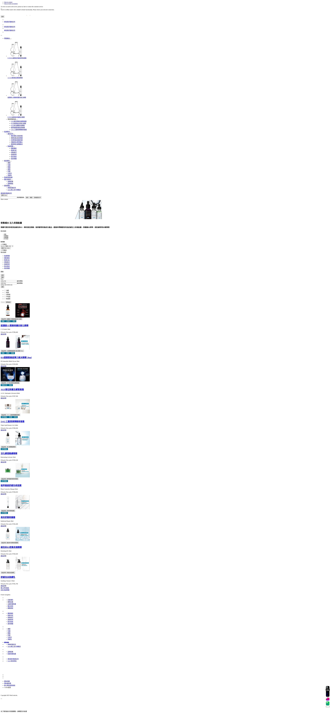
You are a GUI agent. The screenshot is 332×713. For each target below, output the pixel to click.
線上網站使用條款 (9, 685)
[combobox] (9, 197)
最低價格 (20, 281)
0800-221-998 (4, 668)
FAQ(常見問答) (12, 661)
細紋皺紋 (7, 258)
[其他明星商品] (17, 119)
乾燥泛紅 (7, 260)
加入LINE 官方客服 (7, 666)
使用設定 (8, 302)
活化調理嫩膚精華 (9, 453)
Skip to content (8, 2)
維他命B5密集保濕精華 (11, 547)
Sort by (3, 246)
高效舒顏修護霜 (8, 517)
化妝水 (10, 637)
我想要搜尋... (21, 197)
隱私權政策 (7, 683)
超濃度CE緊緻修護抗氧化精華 (14, 325)
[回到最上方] (1, 698)
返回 (2, 275)
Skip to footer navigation (11, 3)
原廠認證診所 (12, 644)
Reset (2, 302)
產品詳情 (3, 334)
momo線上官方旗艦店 (14, 646)
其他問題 (7, 268)
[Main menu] (1, 35)
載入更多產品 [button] (5, 588)
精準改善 (10, 602)
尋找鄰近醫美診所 (13, 659)
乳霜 (9, 631)
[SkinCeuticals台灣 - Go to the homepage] (28, 14)
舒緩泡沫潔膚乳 (8, 577)
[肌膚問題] (14, 146)
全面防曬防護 (12, 604)
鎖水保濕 (10, 606)
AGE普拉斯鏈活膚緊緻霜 (12, 389)
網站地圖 (7, 681)
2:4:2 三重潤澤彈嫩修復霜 (12, 421)
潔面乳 (10, 639)
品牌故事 (10, 651)
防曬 (9, 635)
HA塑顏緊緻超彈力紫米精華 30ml (16, 357)
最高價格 (20, 283)
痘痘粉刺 (7, 264)
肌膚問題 (7, 256)
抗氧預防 (10, 600)
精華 (9, 629)
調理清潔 (10, 608)
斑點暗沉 (7, 262)
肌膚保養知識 (12, 653)
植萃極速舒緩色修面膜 (11, 485)
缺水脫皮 (7, 266)
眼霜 (9, 633)
